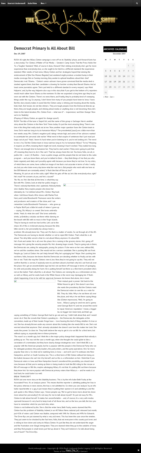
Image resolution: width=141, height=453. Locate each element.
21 (124, 81)
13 (119, 76)
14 (124, 76)
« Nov (105, 97)
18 (110, 81)
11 (110, 76)
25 (110, 87)
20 (119, 81)
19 (115, 81)
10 (106, 76)
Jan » (112, 97)
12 (115, 76)
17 (106, 81)
